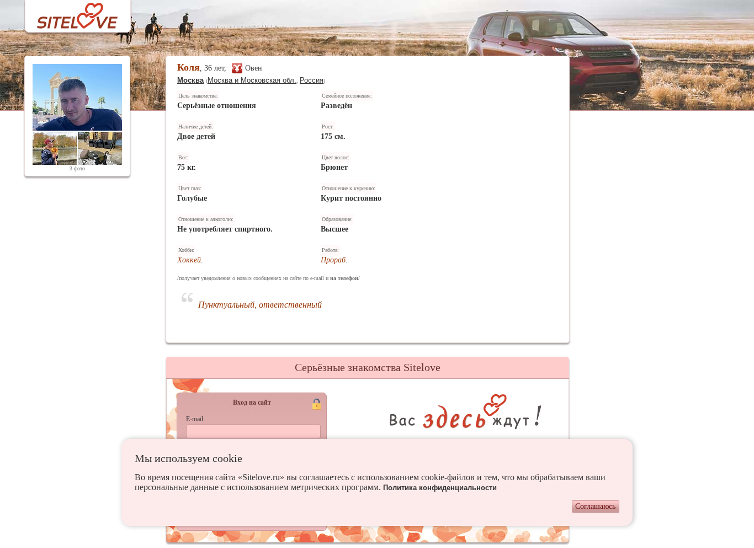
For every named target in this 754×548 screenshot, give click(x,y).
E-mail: (195, 419)
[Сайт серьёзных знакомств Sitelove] (68, 13)
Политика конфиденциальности (440, 487)
